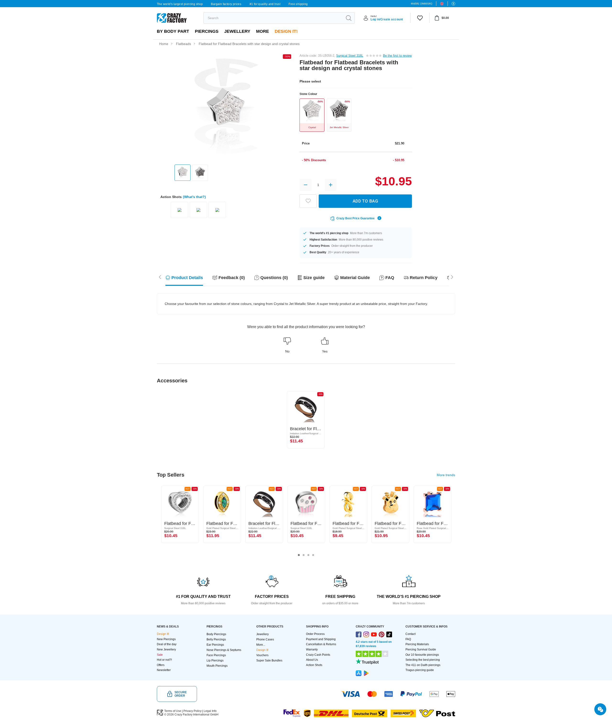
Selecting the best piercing (422, 659)
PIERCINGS (207, 31)
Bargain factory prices (226, 4)
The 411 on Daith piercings (422, 665)
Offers (160, 665)
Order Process (315, 634)
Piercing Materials (417, 644)
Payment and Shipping (321, 639)
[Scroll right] (160, 276)
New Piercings (166, 639)
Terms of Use (172, 711)
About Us (312, 659)
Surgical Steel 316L (349, 55)
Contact (410, 634)
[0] (420, 18)
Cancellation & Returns (321, 644)
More (262, 31)
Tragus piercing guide (419, 670)
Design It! (286, 31)
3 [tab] (308, 555)
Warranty (312, 649)
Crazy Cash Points (318, 654)
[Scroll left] (452, 276)
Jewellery (237, 31)
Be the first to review (397, 55)
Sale (160, 654)
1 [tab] (298, 555)
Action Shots (314, 665)
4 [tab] (313, 555)
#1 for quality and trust (265, 4)
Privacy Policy (192, 711)
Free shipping (298, 4)
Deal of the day (166, 644)
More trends (446, 475)
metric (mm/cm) (421, 3)
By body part (173, 31)
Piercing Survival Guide (420, 649)
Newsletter (164, 670)
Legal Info (210, 711)
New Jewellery (166, 649)
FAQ (408, 639)
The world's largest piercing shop (180, 4)
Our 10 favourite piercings (422, 654)
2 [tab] (303, 555)
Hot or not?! (164, 659)
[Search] (349, 17)
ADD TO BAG (365, 201)
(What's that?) (194, 197)
